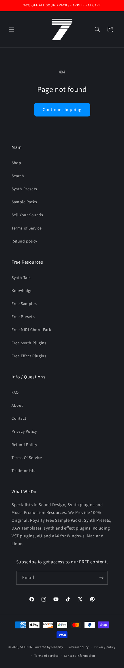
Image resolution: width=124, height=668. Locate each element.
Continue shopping (62, 109)
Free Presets (23, 316)
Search (18, 175)
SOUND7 (26, 647)
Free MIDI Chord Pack (31, 329)
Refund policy (24, 241)
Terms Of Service (27, 457)
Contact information (79, 656)
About (17, 405)
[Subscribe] (101, 577)
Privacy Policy (24, 431)
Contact (19, 418)
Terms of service (46, 656)
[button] (11, 29)
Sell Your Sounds (27, 214)
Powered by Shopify (48, 647)
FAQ (15, 392)
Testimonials (23, 470)
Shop (16, 162)
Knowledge (22, 290)
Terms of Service (27, 228)
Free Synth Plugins (29, 342)
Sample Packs (24, 201)
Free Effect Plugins (29, 355)
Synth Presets (24, 188)
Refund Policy (24, 444)
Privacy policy (105, 647)
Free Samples (24, 303)
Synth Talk (21, 277)
